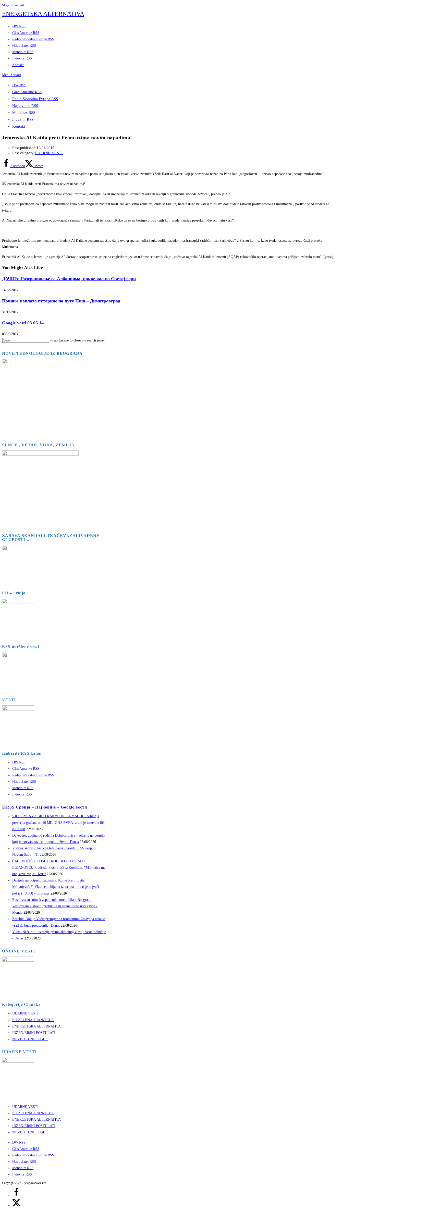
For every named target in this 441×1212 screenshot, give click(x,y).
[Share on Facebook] (16, 1195)
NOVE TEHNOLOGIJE (30, 1039)
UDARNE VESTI (49, 153)
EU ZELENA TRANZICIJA (33, 1020)
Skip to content (13, 5)
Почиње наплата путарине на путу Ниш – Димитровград (61, 300)
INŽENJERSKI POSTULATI (33, 1033)
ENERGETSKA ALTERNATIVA (43, 13)
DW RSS (19, 85)
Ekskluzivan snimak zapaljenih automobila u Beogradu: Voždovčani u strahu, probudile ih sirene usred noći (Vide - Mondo (54, 906)
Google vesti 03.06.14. (23, 322)
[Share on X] (16, 1205)
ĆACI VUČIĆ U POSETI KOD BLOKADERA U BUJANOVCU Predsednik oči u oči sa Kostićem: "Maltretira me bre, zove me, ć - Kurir (58, 867)
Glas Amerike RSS (27, 92)
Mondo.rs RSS (23, 113)
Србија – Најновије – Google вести (51, 807)
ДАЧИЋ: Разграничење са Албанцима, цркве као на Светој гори (69, 278)
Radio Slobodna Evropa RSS (35, 99)
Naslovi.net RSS (25, 106)
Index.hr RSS (22, 119)
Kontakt (18, 126)
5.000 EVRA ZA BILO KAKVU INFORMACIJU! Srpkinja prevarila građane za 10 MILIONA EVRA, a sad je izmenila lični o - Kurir (59, 822)
